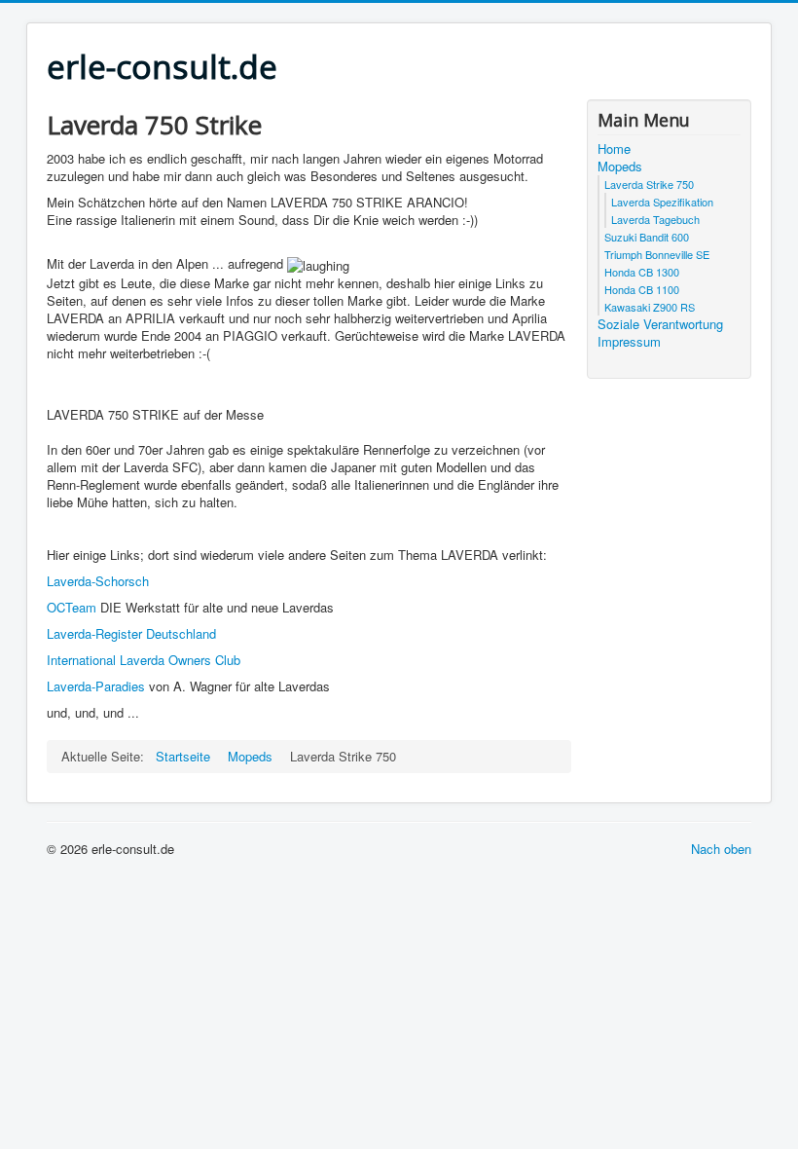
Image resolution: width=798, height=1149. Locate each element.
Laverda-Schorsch (98, 581)
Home (614, 149)
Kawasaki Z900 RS (649, 307)
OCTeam (71, 607)
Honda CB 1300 (641, 271)
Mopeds (620, 166)
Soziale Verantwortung (660, 324)
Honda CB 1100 (641, 289)
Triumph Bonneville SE (656, 254)
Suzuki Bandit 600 (646, 236)
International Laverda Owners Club (143, 659)
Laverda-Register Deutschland (131, 633)
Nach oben (721, 848)
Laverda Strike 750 (649, 184)
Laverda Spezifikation (662, 201)
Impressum (629, 342)
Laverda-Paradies (96, 686)
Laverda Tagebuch (655, 219)
